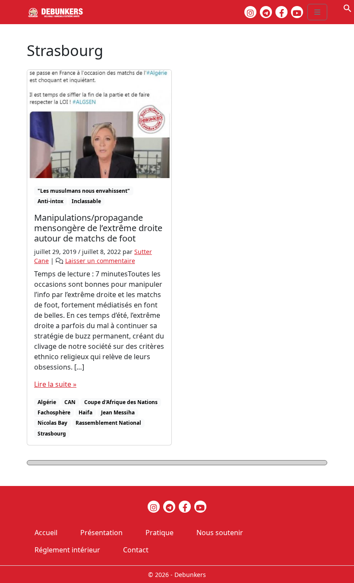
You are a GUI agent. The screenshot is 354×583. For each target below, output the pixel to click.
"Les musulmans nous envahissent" (84, 190)
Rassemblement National (108, 422)
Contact (136, 550)
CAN (70, 402)
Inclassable (86, 201)
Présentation (101, 532)
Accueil (46, 532)
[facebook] (281, 12)
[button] (347, 7)
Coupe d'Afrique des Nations (121, 402)
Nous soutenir (219, 532)
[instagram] (250, 12)
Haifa (85, 412)
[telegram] (266, 12)
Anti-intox (50, 201)
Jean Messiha (118, 412)
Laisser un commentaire (100, 261)
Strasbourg (52, 433)
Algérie (47, 402)
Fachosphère (54, 412)
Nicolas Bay (52, 422)
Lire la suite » (55, 384)
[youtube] (297, 12)
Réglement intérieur (67, 550)
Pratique (159, 532)
